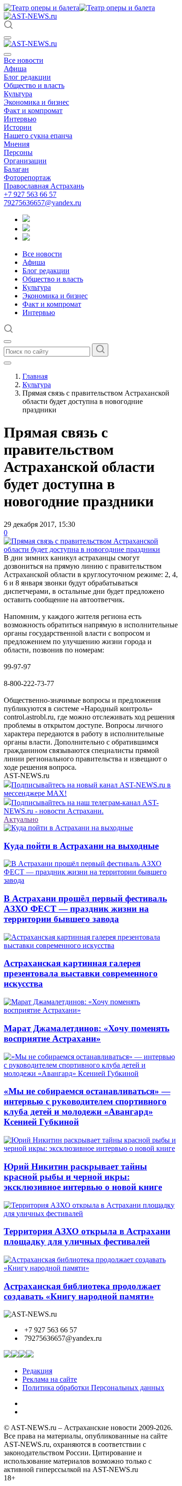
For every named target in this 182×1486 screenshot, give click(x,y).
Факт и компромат (33, 110)
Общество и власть (34, 85)
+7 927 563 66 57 (30, 194)
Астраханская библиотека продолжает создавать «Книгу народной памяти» (82, 1291)
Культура (18, 94)
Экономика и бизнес (36, 102)
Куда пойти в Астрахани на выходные (81, 846)
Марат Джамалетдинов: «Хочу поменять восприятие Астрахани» (86, 1033)
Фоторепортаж (27, 178)
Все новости (23, 60)
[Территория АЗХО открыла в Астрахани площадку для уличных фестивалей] (91, 1213)
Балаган (16, 169)
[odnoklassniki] (26, 229)
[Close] (7, 54)
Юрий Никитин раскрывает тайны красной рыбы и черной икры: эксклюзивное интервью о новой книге (83, 1177)
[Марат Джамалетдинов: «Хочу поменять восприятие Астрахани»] (91, 1010)
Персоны (18, 152)
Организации (25, 161)
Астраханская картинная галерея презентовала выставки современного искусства (81, 973)
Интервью (20, 119)
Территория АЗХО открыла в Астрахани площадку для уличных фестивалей (87, 1236)
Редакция (37, 1371)
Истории (18, 127)
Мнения (16, 144)
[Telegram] (26, 219)
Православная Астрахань (44, 186)
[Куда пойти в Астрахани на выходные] (68, 828)
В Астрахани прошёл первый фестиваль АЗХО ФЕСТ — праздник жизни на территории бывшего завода (85, 909)
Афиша (15, 69)
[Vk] (26, 238)
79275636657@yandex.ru (42, 203)
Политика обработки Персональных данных (93, 1388)
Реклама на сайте (49, 1379)
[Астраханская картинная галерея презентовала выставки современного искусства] (91, 945)
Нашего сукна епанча (38, 136)
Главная (35, 376)
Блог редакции (27, 77)
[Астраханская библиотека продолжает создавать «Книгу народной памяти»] (91, 1268)
